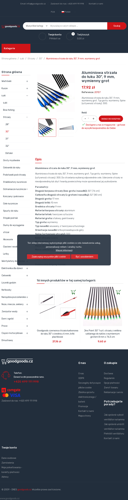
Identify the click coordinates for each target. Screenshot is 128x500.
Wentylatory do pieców (13, 261)
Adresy (5, 477)
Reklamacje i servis (113, 392)
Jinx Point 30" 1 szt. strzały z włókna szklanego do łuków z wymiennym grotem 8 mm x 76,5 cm (102, 333)
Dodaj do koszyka (110, 119)
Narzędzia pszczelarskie (14, 297)
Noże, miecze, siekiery (13, 304)
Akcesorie (8, 239)
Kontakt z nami (96, 4)
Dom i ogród (7, 318)
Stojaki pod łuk (10, 218)
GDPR (81, 378)
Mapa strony (84, 416)
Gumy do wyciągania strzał (13, 229)
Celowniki (6, 275)
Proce (4, 326)
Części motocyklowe (12, 333)
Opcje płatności (112, 383)
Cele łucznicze (10, 203)
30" (7, 131)
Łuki (4, 95)
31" (7, 138)
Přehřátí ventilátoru (114, 433)
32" (7, 146)
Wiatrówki (6, 81)
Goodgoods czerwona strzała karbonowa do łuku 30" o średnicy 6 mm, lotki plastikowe (57, 333)
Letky (6, 254)
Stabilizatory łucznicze (15, 182)
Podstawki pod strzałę (14, 175)
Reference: (88, 92)
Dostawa (108, 373)
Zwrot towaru (111, 387)
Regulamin (109, 378)
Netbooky (6, 290)
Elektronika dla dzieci (12, 268)
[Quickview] (39, 289)
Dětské (9, 153)
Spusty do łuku (10, 211)
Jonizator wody (9, 311)
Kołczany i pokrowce (13, 196)
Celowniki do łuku (11, 167)
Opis (38, 159)
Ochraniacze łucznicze (14, 189)
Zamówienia (8, 462)
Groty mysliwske (11, 160)
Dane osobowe (9, 458)
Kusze (5, 88)
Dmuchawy (7, 340)
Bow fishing (9, 110)
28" (7, 124)
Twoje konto (9, 447)
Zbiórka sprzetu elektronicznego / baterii (87, 397)
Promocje (83, 406)
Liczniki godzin (9, 282)
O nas (81, 373)
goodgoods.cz (24, 489)
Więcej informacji (64, 250)
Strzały (7, 117)
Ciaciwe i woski (10, 246)
